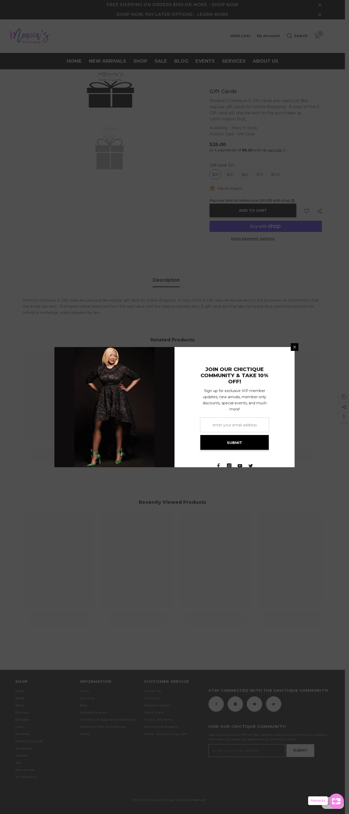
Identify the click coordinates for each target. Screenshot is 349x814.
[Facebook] (218, 465)
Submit (234, 442)
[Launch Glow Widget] (336, 801)
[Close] (294, 347)
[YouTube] (240, 465)
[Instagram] (229, 465)
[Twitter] (250, 465)
